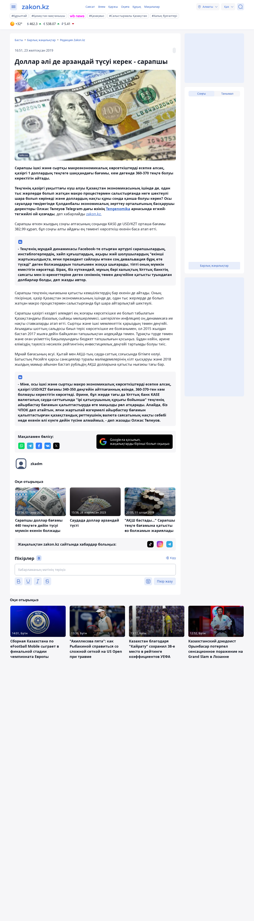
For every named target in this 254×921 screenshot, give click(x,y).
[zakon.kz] (35, 6)
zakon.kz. (94, 214)
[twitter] (56, 445)
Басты (19, 40)
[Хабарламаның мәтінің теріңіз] (95, 569)
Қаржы (113, 7)
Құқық (137, 7)
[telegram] (30, 445)
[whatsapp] (21, 445)
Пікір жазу (165, 581)
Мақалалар (152, 7)
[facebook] (38, 445)
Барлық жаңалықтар (41, 40)
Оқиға (125, 7)
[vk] (47, 445)
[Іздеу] (240, 6)
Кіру (173, 558)
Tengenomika (118, 208)
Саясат (90, 7)
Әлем (101, 7)
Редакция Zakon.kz (72, 40)
